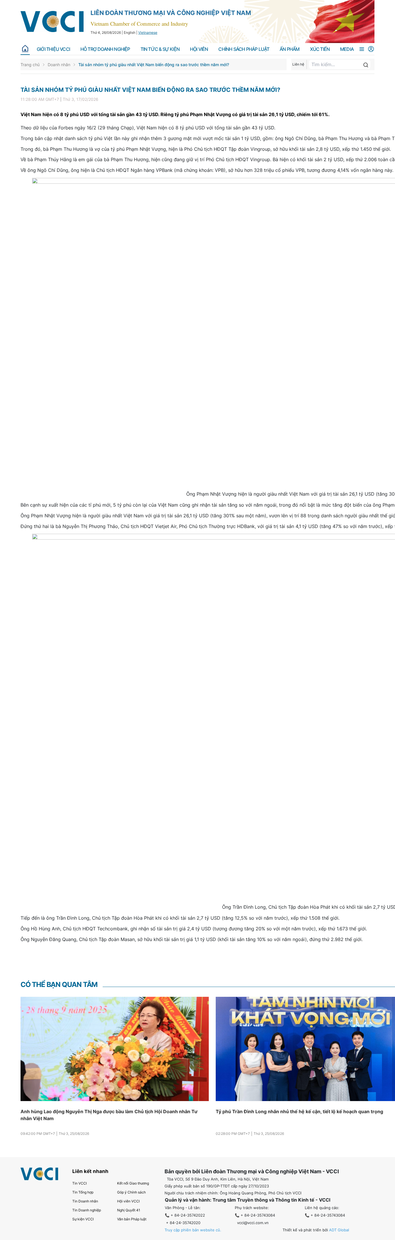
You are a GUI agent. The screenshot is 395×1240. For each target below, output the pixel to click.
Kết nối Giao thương (133, 1183)
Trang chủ (30, 64)
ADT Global (339, 1230)
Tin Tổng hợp (82, 1192)
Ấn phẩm (289, 49)
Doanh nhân (59, 64)
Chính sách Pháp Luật (243, 49)
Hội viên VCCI (128, 1201)
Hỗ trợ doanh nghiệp (105, 49)
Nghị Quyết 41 (128, 1210)
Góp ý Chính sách (131, 1192)
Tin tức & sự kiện (160, 49)
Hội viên (199, 49)
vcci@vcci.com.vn (253, 1222)
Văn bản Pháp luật (131, 1219)
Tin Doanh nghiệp (86, 1210)
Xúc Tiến (320, 49)
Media (347, 49)
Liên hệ (298, 64)
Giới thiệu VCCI (53, 49)
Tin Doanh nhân (85, 1201)
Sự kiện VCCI (83, 1219)
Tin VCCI (79, 1183)
